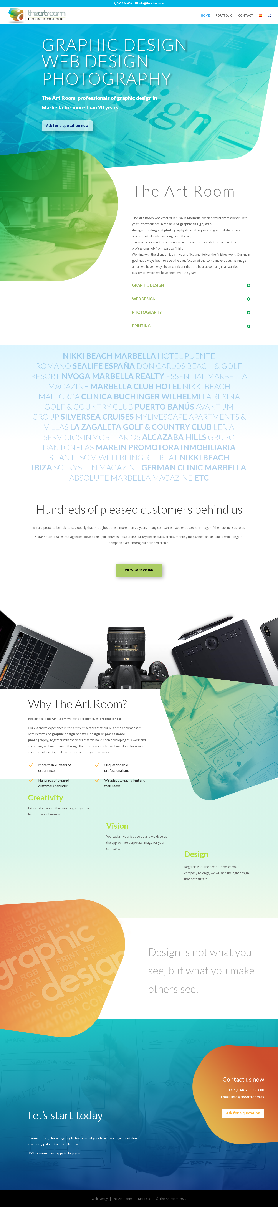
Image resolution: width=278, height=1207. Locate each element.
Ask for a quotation (243, 1113)
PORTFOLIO (224, 15)
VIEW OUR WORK (139, 570)
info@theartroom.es (247, 1097)
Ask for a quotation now (67, 125)
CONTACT (245, 15)
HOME (205, 15)
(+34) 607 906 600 (249, 1090)
